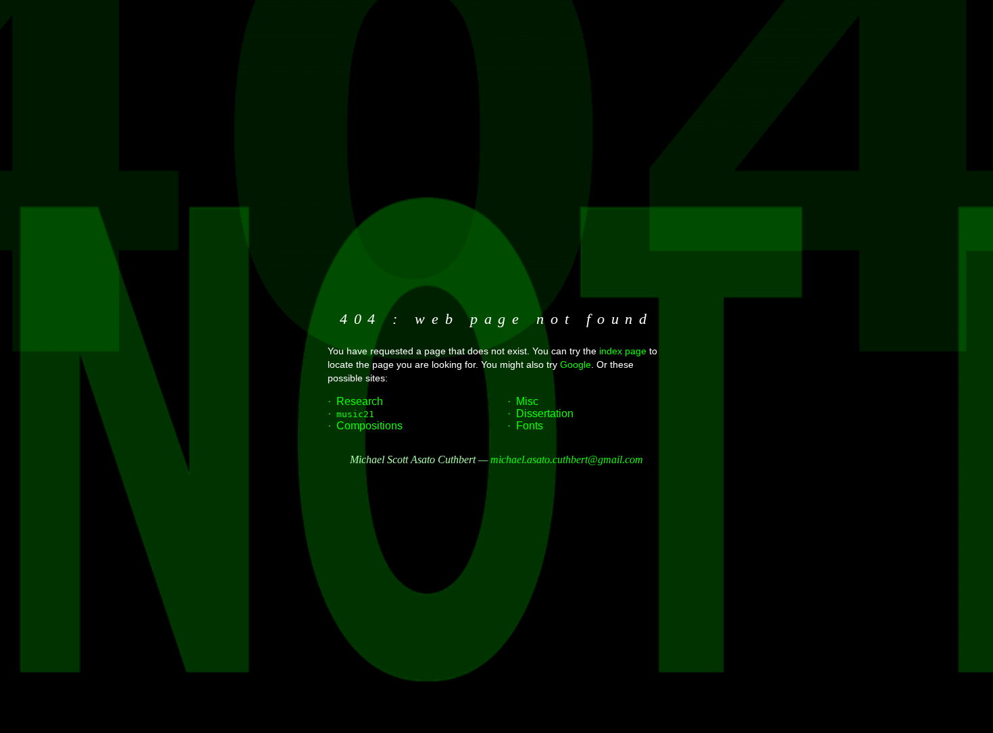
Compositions (369, 425)
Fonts (529, 425)
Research (359, 401)
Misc (527, 401)
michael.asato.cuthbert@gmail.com (566, 459)
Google (575, 364)
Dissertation (545, 413)
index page (622, 351)
